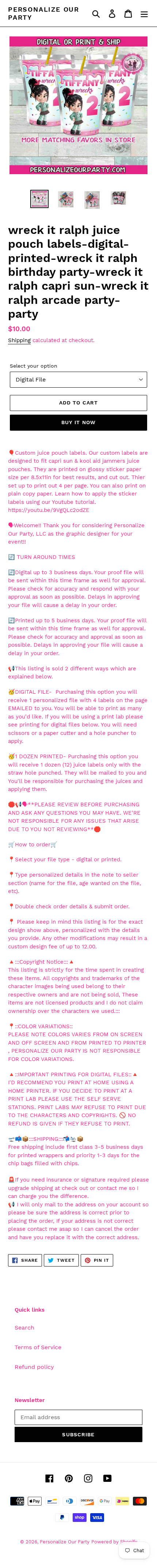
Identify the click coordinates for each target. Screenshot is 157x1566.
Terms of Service (38, 1347)
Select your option (33, 366)
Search (24, 1327)
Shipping (19, 340)
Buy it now (78, 422)
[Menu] (144, 13)
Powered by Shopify (114, 1542)
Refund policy (34, 1366)
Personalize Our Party (43, 13)
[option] (39, 199)
